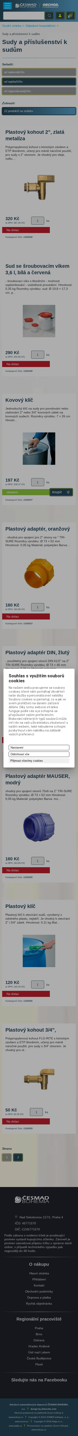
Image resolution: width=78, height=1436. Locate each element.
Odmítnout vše (20, 754)
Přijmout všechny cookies (26, 760)
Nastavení (17, 747)
